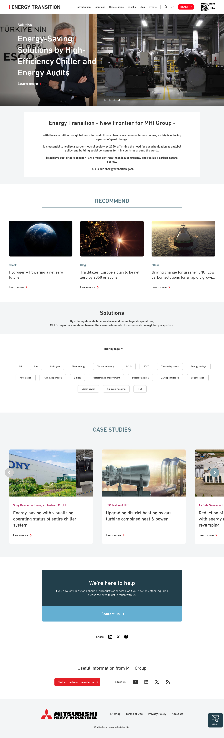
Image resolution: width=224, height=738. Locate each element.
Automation (25, 377)
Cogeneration (197, 377)
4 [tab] (119, 100)
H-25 (140, 389)
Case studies (116, 7)
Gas (36, 366)
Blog (142, 7)
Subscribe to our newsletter (76, 682)
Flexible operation (53, 377)
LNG (20, 366)
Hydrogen (55, 366)
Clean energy (78, 366)
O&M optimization (170, 377)
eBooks (132, 7)
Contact (215, 724)
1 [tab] (104, 100)
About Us (177, 713)
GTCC (146, 366)
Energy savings (198, 366)
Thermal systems (170, 366)
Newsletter (186, 6)
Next (214, 472)
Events (153, 7)
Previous (9, 472)
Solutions (100, 7)
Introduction (84, 7)
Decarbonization (140, 377)
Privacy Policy (157, 713)
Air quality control (116, 389)
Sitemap (115, 713)
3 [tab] (114, 100)
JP (172, 7)
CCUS (129, 366)
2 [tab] (109, 100)
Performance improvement (106, 377)
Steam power (88, 389)
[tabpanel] (112, 60)
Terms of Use (134, 713)
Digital (77, 377)
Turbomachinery (105, 366)
